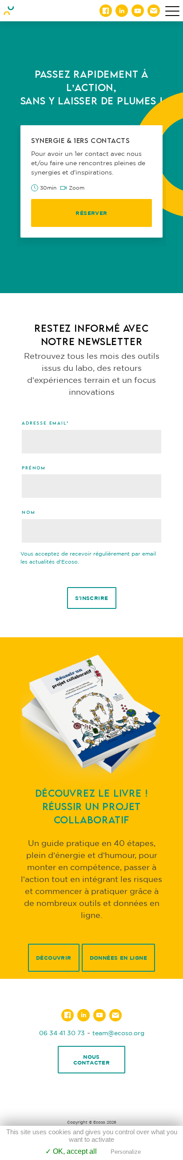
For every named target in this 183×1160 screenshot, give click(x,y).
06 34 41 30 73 (62, 1032)
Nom (28, 512)
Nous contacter (91, 1059)
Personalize (126, 1151)
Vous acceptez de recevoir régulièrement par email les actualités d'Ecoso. (88, 557)
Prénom (34, 467)
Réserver (91, 213)
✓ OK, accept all (71, 1151)
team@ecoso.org (118, 1032)
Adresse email (45, 422)
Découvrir (54, 958)
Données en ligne (118, 958)
